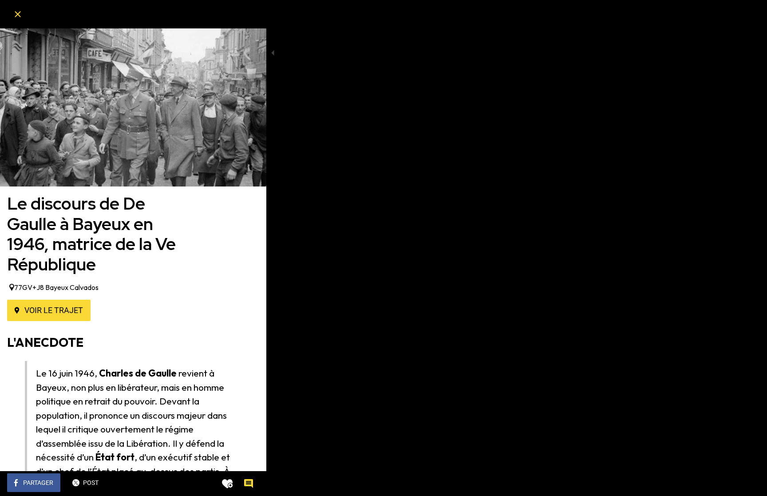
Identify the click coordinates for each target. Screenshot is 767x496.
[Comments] (248, 483)
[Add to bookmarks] (227, 483)
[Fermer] (17, 14)
